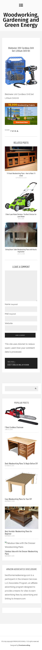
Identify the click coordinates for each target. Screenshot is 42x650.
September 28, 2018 (21, 177)
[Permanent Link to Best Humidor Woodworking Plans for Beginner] (21, 517)
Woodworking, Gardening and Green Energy (21, 19)
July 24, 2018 (21, 253)
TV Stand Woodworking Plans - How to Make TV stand (21, 174)
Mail (10, 314)
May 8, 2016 (21, 218)
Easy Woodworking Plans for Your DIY (18, 499)
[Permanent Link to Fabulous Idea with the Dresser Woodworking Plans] (21, 545)
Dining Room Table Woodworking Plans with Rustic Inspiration (21, 250)
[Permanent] (21, 170)
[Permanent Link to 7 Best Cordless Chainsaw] (21, 416)
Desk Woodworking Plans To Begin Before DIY (21, 463)
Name (11, 304)
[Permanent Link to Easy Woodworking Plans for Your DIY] (21, 483)
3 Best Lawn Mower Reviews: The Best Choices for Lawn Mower (21, 215)
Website (9, 323)
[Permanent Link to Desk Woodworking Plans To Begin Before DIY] (21, 448)
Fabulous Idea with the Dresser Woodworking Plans (21, 552)
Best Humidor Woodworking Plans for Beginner (18, 532)
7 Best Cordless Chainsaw (14, 427)
